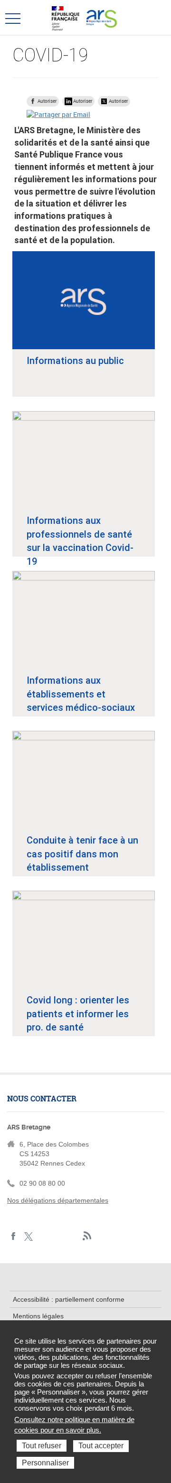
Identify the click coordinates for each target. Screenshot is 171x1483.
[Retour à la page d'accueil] (101, 17)
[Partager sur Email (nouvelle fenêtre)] (58, 114)
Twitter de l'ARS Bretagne (28, 1236)
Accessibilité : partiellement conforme (68, 1299)
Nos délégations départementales (57, 1200)
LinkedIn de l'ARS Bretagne (43, 1236)
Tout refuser (41, 1446)
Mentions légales (38, 1316)
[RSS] (87, 1236)
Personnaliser (45, 1463)
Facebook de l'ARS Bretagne (13, 1236)
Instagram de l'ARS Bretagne (57, 1236)
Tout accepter (101, 1446)
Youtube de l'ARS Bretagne (72, 1236)
